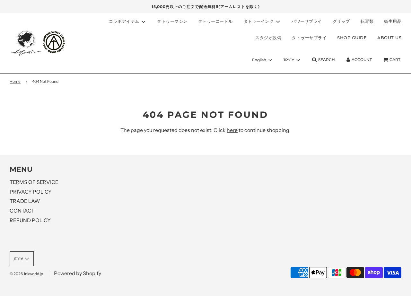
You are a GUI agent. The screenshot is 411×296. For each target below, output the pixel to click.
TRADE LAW (25, 201)
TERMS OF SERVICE (34, 182)
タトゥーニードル (215, 21)
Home (15, 81)
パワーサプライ (307, 21)
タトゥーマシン (172, 21)
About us (389, 37)
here (232, 130)
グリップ (341, 21)
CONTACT (22, 210)
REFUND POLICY (30, 220)
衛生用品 (392, 21)
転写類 (367, 21)
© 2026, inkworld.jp (26, 273)
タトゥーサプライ (309, 37)
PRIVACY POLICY (31, 191)
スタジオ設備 (268, 37)
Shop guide (352, 37)
